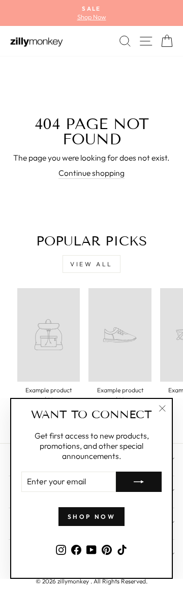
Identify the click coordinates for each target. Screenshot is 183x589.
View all (91, 264)
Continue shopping (91, 173)
